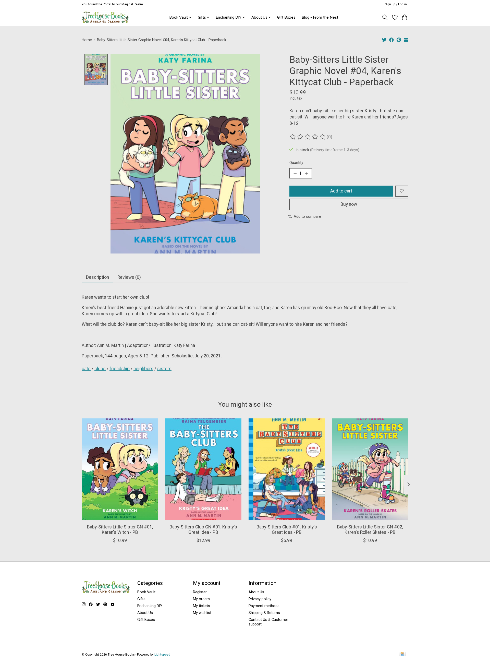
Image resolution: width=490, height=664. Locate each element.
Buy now (348, 204)
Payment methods (264, 605)
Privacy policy (260, 599)
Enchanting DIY (149, 605)
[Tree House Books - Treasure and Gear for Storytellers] (105, 17)
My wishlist (202, 612)
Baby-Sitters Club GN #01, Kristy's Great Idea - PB (203, 529)
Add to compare (307, 216)
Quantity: (296, 162)
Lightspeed (162, 654)
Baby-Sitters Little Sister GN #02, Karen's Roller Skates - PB (370, 529)
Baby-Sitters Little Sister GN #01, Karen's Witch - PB (120, 529)
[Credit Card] (402, 654)
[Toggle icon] (385, 17)
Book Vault (146, 592)
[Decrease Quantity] (295, 173)
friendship (119, 368)
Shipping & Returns (264, 612)
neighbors (143, 368)
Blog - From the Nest (320, 17)
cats (86, 368)
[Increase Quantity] (306, 173)
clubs (100, 368)
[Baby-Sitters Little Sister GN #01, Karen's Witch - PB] (120, 469)
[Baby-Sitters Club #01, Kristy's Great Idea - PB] (287, 469)
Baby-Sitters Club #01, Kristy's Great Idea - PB (286, 529)
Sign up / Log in (396, 4)
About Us (145, 612)
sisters (164, 368)
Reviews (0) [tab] (129, 277)
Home (87, 40)
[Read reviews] (308, 137)
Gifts (141, 599)
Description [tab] (97, 277)
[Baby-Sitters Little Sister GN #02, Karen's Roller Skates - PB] (370, 469)
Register (200, 592)
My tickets (201, 605)
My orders (201, 599)
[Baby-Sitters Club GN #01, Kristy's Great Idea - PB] (203, 469)
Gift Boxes (286, 17)
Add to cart (341, 191)
